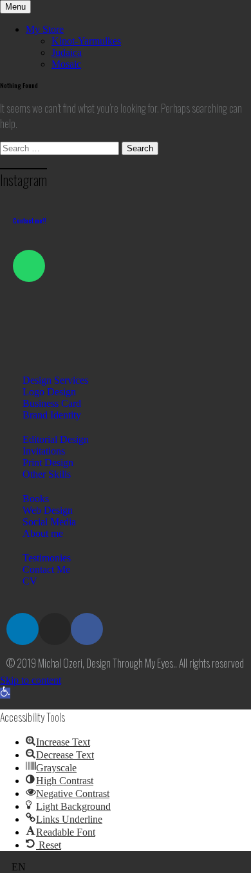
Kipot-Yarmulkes (86, 40)
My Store (45, 29)
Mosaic (66, 64)
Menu (15, 7)
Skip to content (30, 680)
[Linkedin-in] (22, 629)
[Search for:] (61, 147)
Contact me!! (29, 220)
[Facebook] (87, 629)
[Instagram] (55, 629)
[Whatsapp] (29, 266)
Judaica (66, 52)
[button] (5, 693)
